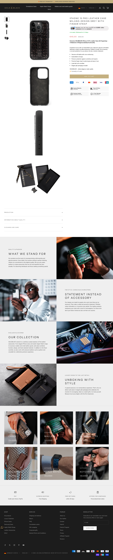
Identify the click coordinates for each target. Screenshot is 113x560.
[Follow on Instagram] (14, 545)
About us (62, 516)
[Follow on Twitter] (10, 545)
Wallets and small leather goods (64, 6)
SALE (49, 9)
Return (31, 518)
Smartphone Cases (31, 6)
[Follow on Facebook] (5, 545)
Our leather (63, 518)
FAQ (30, 521)
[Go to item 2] (6, 25)
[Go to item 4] (6, 38)
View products (12, 440)
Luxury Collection (9, 518)
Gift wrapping (33, 527)
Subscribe (90, 528)
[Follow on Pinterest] (19, 545)
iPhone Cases (8, 521)
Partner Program (64, 527)
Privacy (62, 533)
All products (7, 516)
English (91, 8)
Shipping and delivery (35, 516)
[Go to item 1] (6, 19)
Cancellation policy (34, 524)
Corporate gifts (33, 530)
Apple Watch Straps (45, 6)
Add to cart (89, 76)
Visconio (65, 553)
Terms (61, 530)
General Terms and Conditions (37, 533)
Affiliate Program (64, 536)
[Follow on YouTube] (23, 545)
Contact (62, 521)
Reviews (62, 539)
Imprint (62, 524)
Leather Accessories (9, 530)
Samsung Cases (8, 524)
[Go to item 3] (6, 31)
